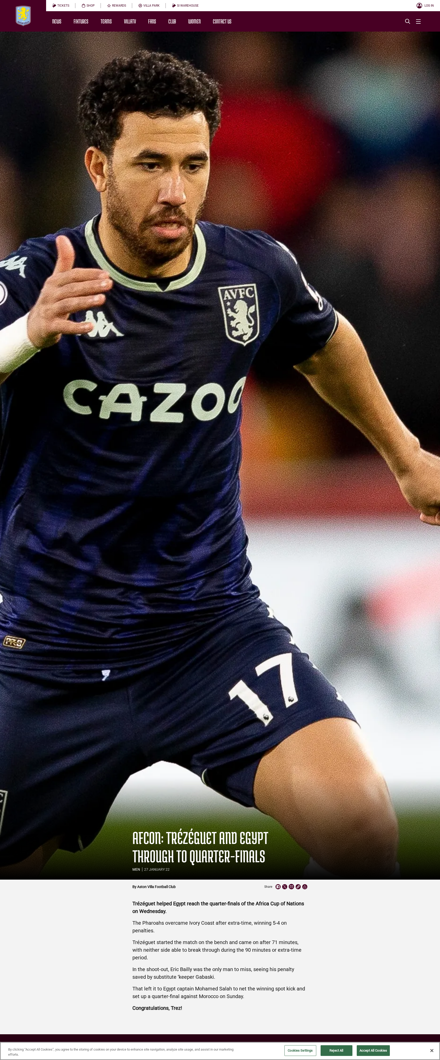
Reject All (336, 1050)
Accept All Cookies (373, 1050)
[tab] (60, 5)
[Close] (431, 1050)
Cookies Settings (300, 1050)
